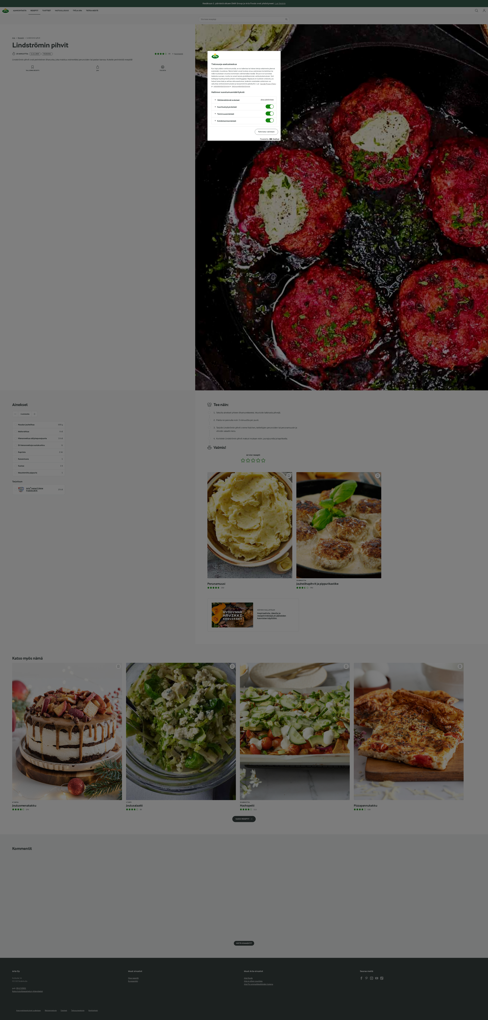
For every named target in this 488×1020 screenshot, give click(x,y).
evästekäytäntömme (221, 86)
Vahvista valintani (266, 132)
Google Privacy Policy (268, 84)
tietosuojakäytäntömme (241, 86)
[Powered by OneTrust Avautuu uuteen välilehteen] (269, 139)
